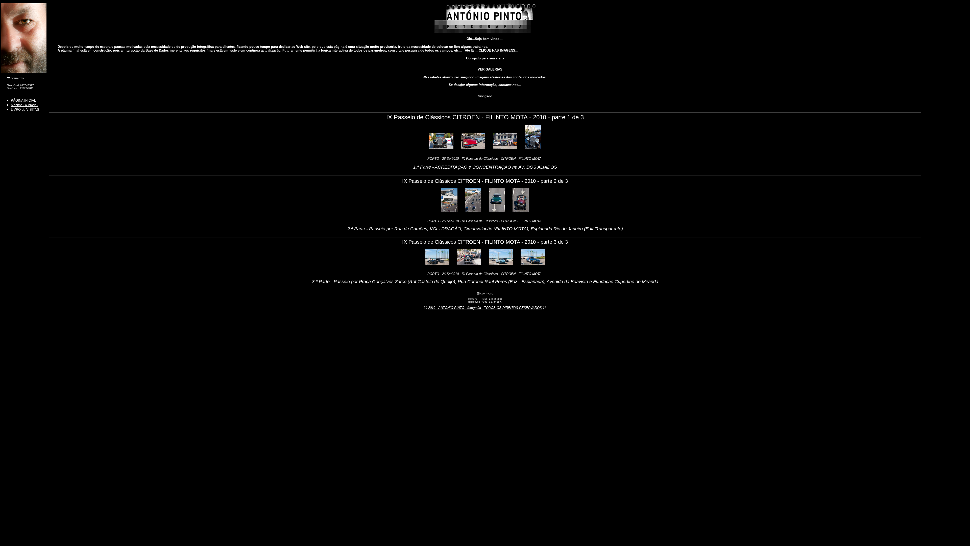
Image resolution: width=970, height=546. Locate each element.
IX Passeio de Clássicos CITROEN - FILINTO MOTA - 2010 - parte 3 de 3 (485, 242)
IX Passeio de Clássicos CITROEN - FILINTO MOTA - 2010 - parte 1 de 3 (485, 117)
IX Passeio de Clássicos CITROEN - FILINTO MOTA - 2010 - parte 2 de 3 (485, 181)
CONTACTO (17, 78)
